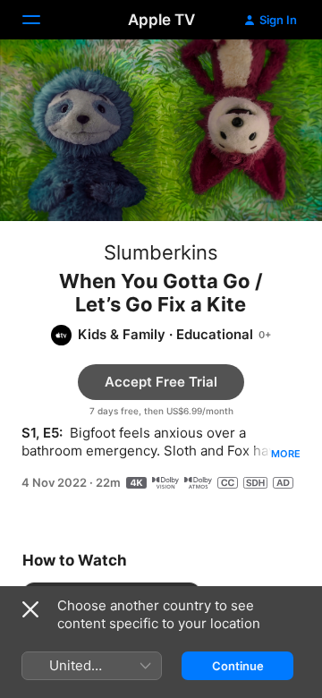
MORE (286, 453)
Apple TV (161, 20)
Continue (238, 666)
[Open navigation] (42, 19)
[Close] (30, 609)
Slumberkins (161, 252)
